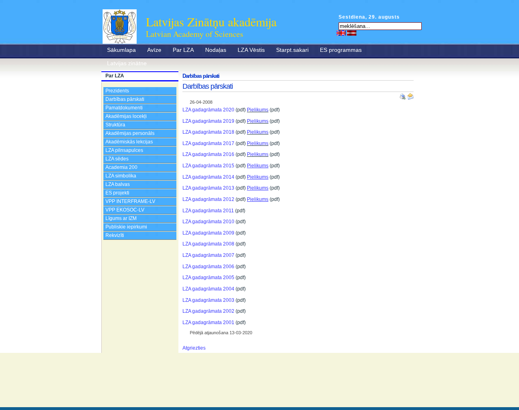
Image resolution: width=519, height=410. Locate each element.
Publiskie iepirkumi (126, 227)
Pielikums (257, 110)
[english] (341, 33)
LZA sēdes (117, 159)
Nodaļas (215, 50)
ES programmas (341, 50)
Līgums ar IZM (121, 218)
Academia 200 (121, 167)
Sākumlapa (121, 50)
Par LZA (183, 50)
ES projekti (117, 193)
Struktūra (115, 125)
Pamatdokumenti (124, 108)
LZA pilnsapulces (124, 150)
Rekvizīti (114, 235)
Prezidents (117, 91)
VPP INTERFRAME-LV (130, 201)
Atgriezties (194, 348)
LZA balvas (117, 184)
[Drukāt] (403, 95)
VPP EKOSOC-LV (124, 210)
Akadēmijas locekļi (126, 116)
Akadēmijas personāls (129, 133)
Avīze (154, 50)
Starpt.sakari (292, 50)
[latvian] (351, 33)
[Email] (410, 95)
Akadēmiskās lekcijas (129, 142)
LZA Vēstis (251, 50)
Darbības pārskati (124, 99)
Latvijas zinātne (127, 63)
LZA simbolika (120, 176)
